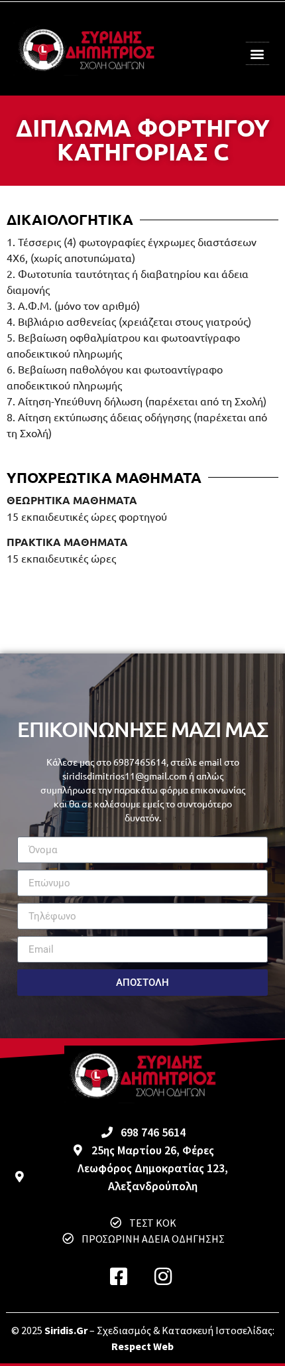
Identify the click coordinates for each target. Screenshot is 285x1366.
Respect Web (142, 1346)
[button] (257, 53)
